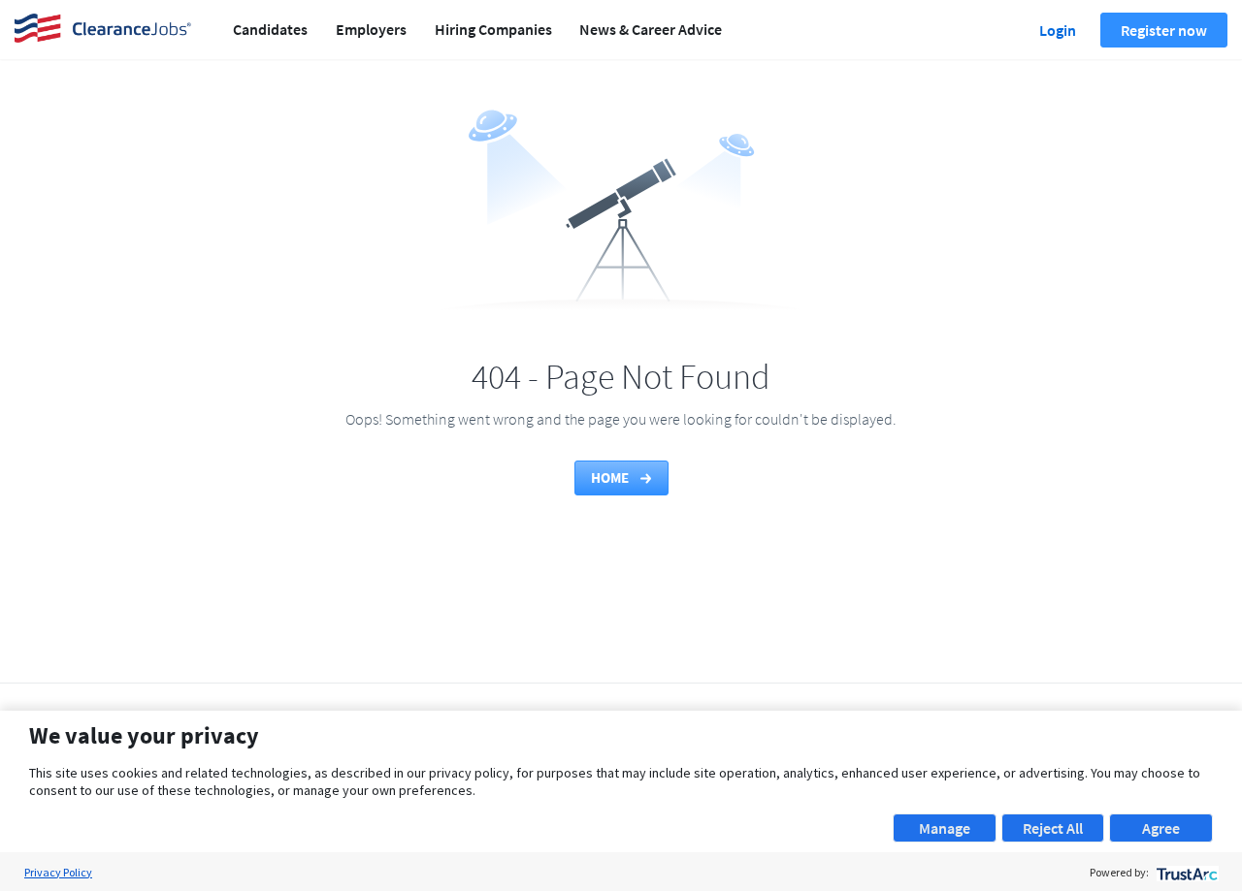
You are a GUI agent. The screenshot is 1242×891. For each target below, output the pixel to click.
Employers (371, 29)
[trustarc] (1185, 872)
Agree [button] (1161, 828)
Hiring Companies (493, 29)
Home (611, 477)
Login (1057, 30)
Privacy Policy (58, 872)
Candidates (270, 29)
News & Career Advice (650, 29)
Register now (1164, 30)
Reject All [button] (1053, 828)
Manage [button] (944, 828)
